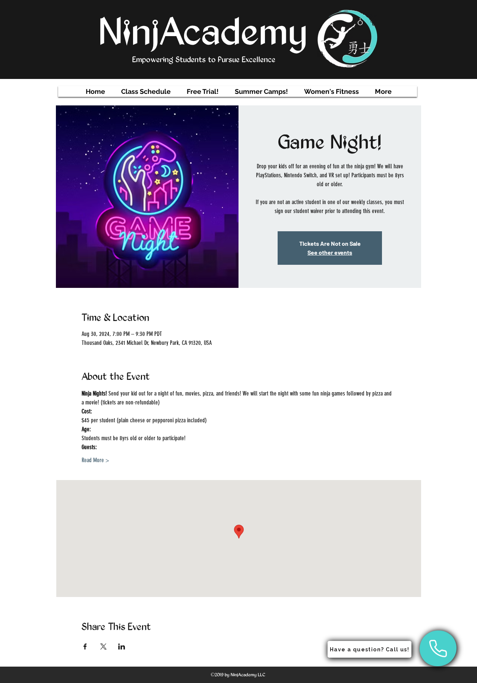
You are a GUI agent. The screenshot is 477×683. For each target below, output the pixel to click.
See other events (329, 252)
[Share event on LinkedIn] (121, 646)
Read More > (95, 460)
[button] (146, 91)
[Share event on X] (103, 646)
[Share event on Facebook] (85, 646)
